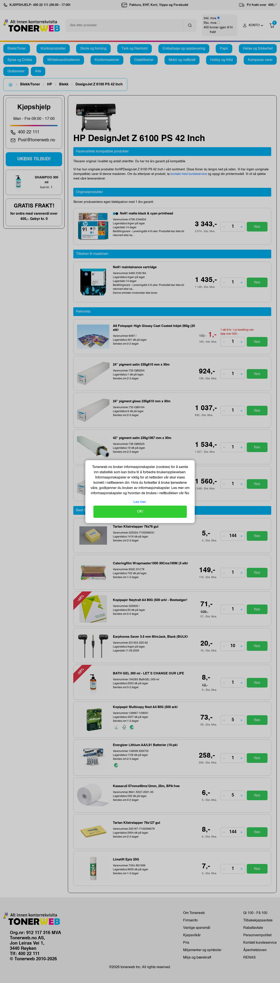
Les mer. (140, 502)
